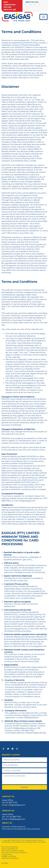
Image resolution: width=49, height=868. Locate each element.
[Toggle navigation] (43, 17)
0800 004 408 (10, 10)
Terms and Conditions (10, 847)
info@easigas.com (20, 728)
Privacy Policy (7, 854)
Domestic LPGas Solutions (14, 827)
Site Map (5, 863)
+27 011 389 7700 (13, 816)
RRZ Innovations (39, 842)
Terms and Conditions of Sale (12, 851)
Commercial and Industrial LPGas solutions (21, 829)
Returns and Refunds (9, 849)
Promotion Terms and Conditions (14, 852)
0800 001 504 (32, 2)
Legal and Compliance (10, 858)
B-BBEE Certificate (9, 856)
